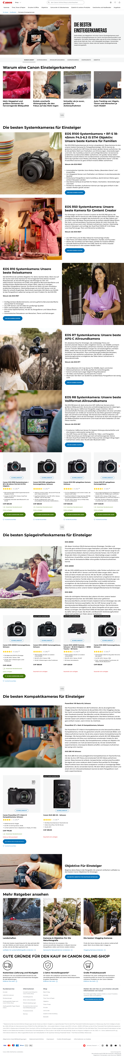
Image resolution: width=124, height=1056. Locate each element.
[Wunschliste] (115, 2)
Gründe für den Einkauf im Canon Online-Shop (30, 992)
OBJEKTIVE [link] (97, 60)
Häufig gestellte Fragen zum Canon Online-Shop (10, 1002)
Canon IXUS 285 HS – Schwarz (54, 815)
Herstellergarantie (28, 996)
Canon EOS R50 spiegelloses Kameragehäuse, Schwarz (44, 483)
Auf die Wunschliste (10, 519)
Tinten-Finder (47, 1004)
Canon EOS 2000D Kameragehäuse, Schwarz (16, 646)
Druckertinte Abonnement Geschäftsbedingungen (30, 1006)
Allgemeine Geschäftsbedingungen (15, 1039)
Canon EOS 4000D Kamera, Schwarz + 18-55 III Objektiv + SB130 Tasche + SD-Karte (77, 647)
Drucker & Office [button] (33, 7)
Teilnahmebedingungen (29, 1003)
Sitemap (25, 1014)
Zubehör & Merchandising (50, 1013)
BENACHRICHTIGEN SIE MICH (15, 841)
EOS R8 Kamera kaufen (74, 444)
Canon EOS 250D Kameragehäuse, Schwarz (107, 646)
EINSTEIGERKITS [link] (86, 60)
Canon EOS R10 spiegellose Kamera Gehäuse (77, 483)
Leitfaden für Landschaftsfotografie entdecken (18, 950)
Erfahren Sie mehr (9, 981)
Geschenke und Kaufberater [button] (102, 7)
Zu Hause (5, 12)
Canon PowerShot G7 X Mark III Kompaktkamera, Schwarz (15, 816)
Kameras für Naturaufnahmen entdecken (56, 950)
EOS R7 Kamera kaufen (74, 382)
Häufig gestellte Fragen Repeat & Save (11, 1006)
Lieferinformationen (8, 995)
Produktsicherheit (28, 1010)
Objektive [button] (44, 7)
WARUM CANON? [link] (29, 60)
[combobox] (65, 2)
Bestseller (46, 1016)
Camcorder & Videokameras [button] (59, 7)
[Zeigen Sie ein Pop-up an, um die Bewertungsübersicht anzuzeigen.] (19, 489)
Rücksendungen (7, 998)
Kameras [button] (6, 7)
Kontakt (5, 992)
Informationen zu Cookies (82, 1039)
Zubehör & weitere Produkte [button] (80, 7)
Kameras (45, 995)
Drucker (45, 1007)
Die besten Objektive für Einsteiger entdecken (82, 877)
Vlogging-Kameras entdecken (93, 950)
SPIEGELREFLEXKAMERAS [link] (57, 60)
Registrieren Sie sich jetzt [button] (93, 999)
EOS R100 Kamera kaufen (75, 192)
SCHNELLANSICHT (16, 477)
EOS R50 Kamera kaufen (74, 250)
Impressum (50, 1039)
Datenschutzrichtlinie (36, 1039)
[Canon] (7, 2)
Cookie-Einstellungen (64, 1039)
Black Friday (46, 992)
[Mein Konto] (110, 2)
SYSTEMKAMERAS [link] (42, 60)
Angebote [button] (117, 7)
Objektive (45, 1001)
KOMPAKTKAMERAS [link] (73, 60)
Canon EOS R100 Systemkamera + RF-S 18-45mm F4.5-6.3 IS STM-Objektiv (16, 484)
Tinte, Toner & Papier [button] (18, 7)
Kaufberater (13, 12)
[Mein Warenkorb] (119, 2)
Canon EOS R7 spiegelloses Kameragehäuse (104, 483)
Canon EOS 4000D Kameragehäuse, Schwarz (47, 646)
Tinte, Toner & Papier (48, 998)
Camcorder (46, 1010)
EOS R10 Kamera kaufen (12, 318)
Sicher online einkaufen (29, 1000)
